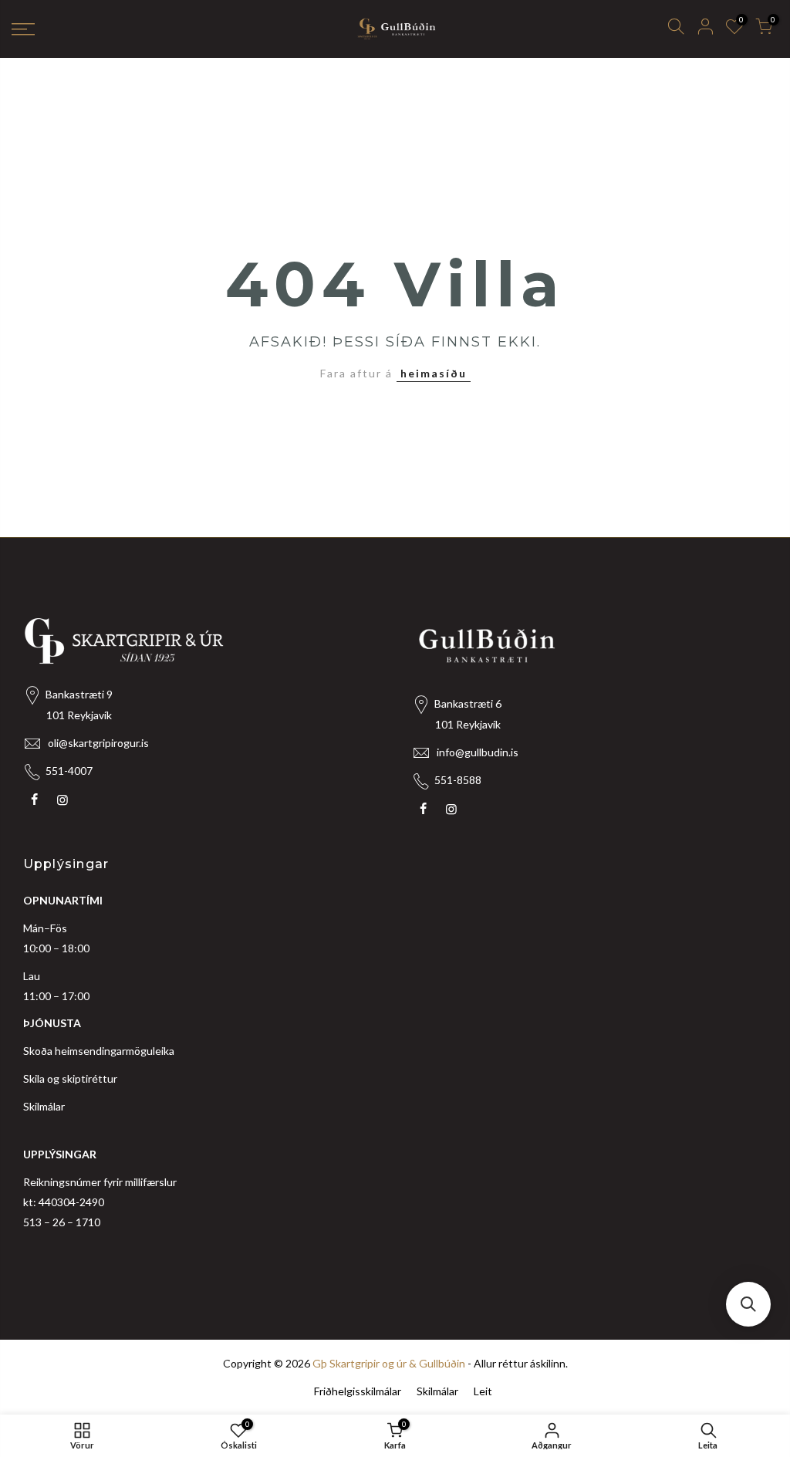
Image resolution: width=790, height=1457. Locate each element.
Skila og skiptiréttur (70, 1078)
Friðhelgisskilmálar (357, 1391)
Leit (483, 1391)
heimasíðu (433, 373)
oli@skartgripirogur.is (98, 742)
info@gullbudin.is (477, 752)
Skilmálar (44, 1106)
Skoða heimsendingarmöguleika (98, 1050)
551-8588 (457, 779)
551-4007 (69, 770)
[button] (748, 1304)
